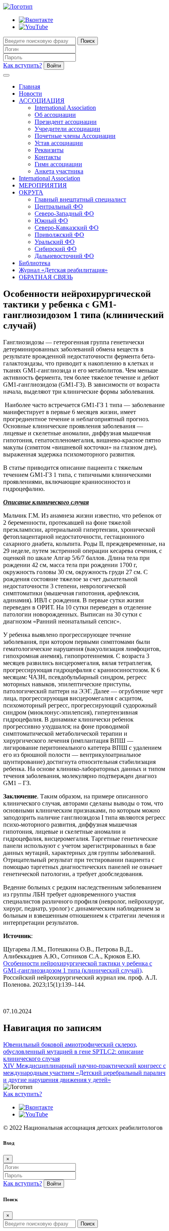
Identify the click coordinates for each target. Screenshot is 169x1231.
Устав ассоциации (59, 143)
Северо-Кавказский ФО (67, 227)
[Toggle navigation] (6, 75)
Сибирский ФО (56, 248)
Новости (30, 93)
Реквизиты (49, 150)
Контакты (48, 157)
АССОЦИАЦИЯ (41, 100)
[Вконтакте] (36, 19)
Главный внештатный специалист (80, 199)
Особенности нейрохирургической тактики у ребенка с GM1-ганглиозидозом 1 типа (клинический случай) (77, 967)
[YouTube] (33, 27)
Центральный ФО (59, 206)
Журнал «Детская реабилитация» (63, 270)
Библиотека (34, 263)
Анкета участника (59, 171)
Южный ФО (51, 220)
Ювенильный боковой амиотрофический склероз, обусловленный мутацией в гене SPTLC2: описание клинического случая (73, 1051)
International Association (65, 107)
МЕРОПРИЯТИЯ (43, 185)
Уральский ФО (55, 241)
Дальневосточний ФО (64, 256)
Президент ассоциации (66, 121)
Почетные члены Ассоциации (75, 136)
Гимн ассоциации (58, 164)
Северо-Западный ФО (64, 213)
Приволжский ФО (59, 234)
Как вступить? (22, 65)
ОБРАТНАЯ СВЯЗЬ (46, 277)
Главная (29, 86)
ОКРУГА (31, 192)
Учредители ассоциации (67, 128)
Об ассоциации (55, 114)
